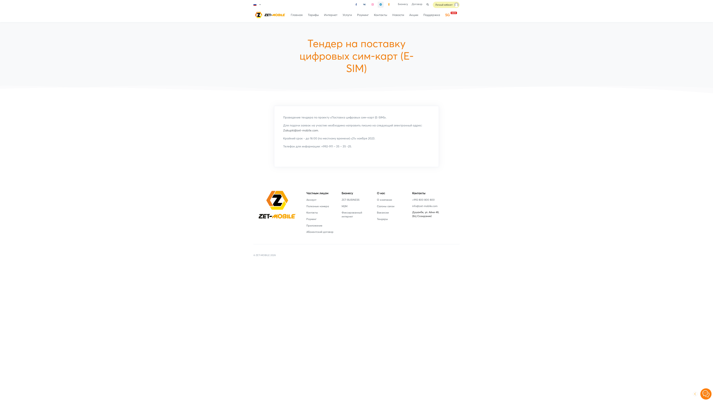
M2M (344, 206)
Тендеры (382, 219)
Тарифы (313, 15)
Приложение (314, 225)
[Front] (269, 15)
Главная (297, 15)
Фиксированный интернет (352, 214)
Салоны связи (385, 206)
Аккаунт (311, 199)
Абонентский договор (319, 232)
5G (450, 14)
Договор (417, 4)
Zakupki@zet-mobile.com (300, 130)
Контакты (380, 15)
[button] (257, 4)
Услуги (347, 15)
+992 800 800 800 (423, 199)
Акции (413, 15)
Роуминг (363, 15)
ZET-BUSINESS (350, 199)
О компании (384, 199)
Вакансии (383, 212)
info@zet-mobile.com (424, 206)
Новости (398, 15)
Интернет (330, 15)
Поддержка (431, 15)
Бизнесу (403, 4)
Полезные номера (317, 206)
